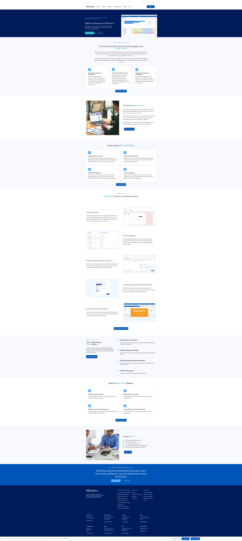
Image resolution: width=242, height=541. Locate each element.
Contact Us (99, 33)
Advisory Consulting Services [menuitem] (123, 508)
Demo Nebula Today (92, 356)
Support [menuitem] (147, 1)
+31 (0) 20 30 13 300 (89, 533)
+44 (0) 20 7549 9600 (107, 521)
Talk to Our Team (129, 129)
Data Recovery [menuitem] (120, 504)
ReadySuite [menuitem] (134, 496)
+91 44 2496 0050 (125, 533)
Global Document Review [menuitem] (123, 496)
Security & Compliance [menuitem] (148, 496)
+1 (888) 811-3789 (143, 530)
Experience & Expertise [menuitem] (148, 494)
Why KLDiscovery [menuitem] (117, 6)
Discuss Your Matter (121, 420)
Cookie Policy (65, 538)
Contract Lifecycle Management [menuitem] (124, 502)
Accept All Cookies (195, 538)
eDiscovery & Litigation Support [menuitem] (124, 492)
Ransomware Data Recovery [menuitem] (123, 506)
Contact (150, 6)
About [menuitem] (129, 6)
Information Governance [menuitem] (122, 500)
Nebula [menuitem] (133, 492)
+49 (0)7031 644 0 (125, 521)
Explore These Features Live (121, 328)
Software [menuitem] (104, 6)
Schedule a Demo (121, 184)
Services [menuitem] (98, 6)
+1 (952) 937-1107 (89, 520)
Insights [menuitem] (125, 6)
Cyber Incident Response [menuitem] (122, 498)
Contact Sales (127, 480)
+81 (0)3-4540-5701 (107, 533)
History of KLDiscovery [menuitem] (148, 498)
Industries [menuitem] (110, 6)
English (153, 1)
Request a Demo (89, 33)
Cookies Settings (176, 538)
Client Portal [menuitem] (134, 498)
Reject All (186, 538)
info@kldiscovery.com (144, 528)
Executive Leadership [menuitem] (148, 492)
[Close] (240, 538)
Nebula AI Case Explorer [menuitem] (137, 494)
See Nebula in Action (121, 91)
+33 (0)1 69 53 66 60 (143, 521)
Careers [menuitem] (143, 1)
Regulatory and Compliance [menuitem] (123, 494)
